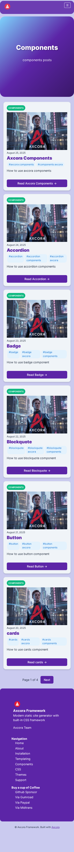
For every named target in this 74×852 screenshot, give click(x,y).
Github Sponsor (26, 792)
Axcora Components (29, 158)
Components (37, 47)
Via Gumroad (24, 797)
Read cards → (37, 662)
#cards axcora (25, 641)
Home (19, 743)
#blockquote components (54, 449)
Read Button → (37, 566)
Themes (21, 774)
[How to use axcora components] (37, 131)
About (19, 748)
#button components (50, 545)
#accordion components (34, 258)
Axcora (56, 827)
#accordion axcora (57, 258)
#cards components (49, 641)
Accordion (18, 250)
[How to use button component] (37, 511)
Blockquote (19, 441)
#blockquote (16, 447)
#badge (13, 352)
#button (13, 543)
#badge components (50, 354)
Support (20, 780)
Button (14, 537)
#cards (13, 639)
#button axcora (26, 545)
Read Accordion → (37, 279)
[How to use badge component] (37, 319)
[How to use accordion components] (37, 223)
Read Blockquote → (37, 470)
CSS (18, 769)
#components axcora (50, 164)
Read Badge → (37, 374)
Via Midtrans (23, 807)
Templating (22, 759)
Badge (14, 346)
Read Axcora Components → (37, 183)
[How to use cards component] (37, 606)
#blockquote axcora (35, 449)
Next (47, 680)
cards (13, 633)
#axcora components (21, 164)
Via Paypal (22, 802)
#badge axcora (26, 354)
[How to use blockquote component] (37, 415)
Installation (22, 753)
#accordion (15, 256)
